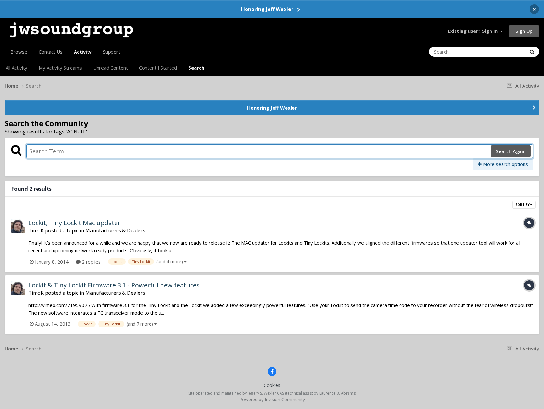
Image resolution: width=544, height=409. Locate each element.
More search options (505, 164)
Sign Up (524, 31)
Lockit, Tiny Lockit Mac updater (74, 223)
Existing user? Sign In (474, 31)
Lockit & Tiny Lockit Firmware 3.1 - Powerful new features (114, 285)
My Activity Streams (60, 68)
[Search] (532, 52)
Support (111, 51)
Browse (18, 51)
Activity (83, 51)
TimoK (36, 230)
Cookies (272, 385)
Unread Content (110, 68)
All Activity (16, 68)
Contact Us (51, 51)
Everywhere (506, 51)
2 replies (91, 261)
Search (196, 68)
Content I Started (158, 68)
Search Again (511, 151)
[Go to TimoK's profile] (18, 226)
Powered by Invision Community (272, 399)
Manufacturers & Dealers (115, 230)
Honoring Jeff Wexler (267, 9)
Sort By (522, 204)
